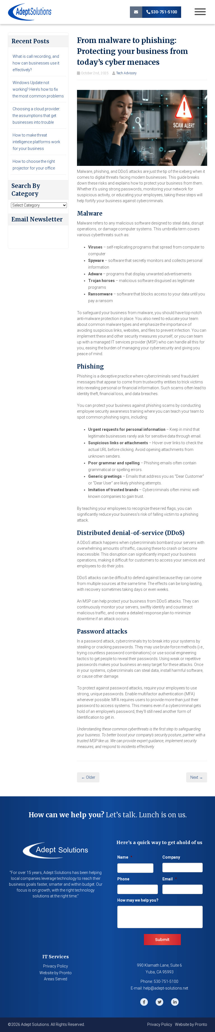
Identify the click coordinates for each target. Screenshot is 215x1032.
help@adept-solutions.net (165, 988)
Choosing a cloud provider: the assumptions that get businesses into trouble (36, 116)
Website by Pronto (55, 973)
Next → (196, 777)
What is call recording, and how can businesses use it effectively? (36, 63)
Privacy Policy (55, 966)
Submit (162, 939)
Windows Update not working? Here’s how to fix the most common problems (38, 89)
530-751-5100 (163, 12)
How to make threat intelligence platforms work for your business (36, 142)
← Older (88, 777)
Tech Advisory (126, 73)
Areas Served (55, 979)
